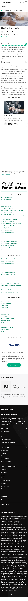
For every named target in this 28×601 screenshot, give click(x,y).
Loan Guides (4, 316)
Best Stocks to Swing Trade (8, 247)
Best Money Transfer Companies (9, 292)
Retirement (3, 483)
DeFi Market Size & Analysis (8, 225)
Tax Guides (4, 331)
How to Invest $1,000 (6, 212)
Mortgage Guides (5, 320)
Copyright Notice (5, 458)
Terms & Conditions (6, 461)
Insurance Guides (5, 309)
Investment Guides (8, 10)
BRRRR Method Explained (7, 221)
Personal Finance (5, 480)
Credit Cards (4, 469)
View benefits (14, 365)
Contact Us (4, 434)
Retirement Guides (6, 325)
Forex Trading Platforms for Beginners (11, 285)
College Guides (5, 329)
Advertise (3, 453)
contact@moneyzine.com (9, 414)
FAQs (2, 436)
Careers (3, 489)
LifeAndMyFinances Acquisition (8, 442)
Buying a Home (5, 486)
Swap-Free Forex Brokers (7, 245)
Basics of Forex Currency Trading (9, 259)
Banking (3, 475)
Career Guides (5, 314)
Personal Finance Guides (7, 318)
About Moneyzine (5, 431)
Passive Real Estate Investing (9, 219)
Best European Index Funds (8, 208)
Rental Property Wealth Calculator (10, 274)
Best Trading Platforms (7, 287)
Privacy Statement (5, 450)
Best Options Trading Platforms (9, 290)
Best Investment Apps (7, 197)
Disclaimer (3, 456)
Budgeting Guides (6, 303)
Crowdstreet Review (6, 204)
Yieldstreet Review (6, 206)
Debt (2, 477)
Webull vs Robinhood (6, 201)
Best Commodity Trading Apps (9, 241)
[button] (26, 2)
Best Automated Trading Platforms (10, 283)
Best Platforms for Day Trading (9, 243)
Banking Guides (5, 301)
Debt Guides (4, 307)
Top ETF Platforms (6, 199)
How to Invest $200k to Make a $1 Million (12, 210)
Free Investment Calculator (8, 272)
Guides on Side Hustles (7, 327)
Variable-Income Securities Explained (11, 223)
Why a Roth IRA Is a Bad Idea (8, 217)
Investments (4, 472)
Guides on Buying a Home (8, 322)
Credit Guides (4, 305)
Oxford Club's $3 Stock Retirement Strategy (12, 215)
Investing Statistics (6, 228)
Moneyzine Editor (19, 388)
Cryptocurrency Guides (7, 230)
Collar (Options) (9, 116)
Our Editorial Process (6, 439)
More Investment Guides (7, 232)
